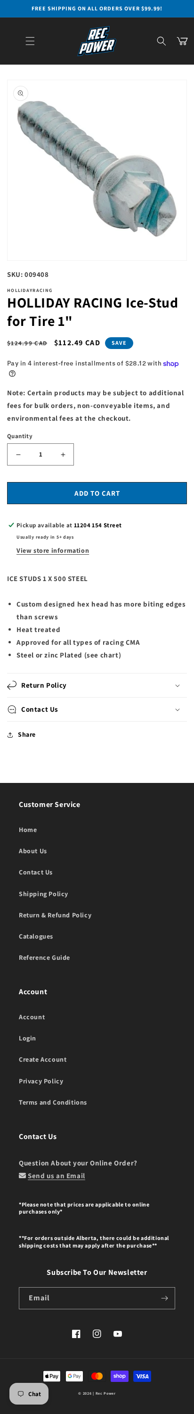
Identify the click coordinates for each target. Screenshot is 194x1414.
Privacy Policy (41, 1081)
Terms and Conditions (53, 1102)
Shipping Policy (43, 894)
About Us (33, 851)
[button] (30, 41)
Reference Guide (44, 957)
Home (28, 829)
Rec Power (106, 1393)
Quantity (19, 436)
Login (27, 1038)
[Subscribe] (164, 1298)
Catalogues (36, 936)
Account (32, 1017)
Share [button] (27, 734)
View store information (52, 550)
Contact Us (36, 872)
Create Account (42, 1059)
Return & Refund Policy (55, 915)
